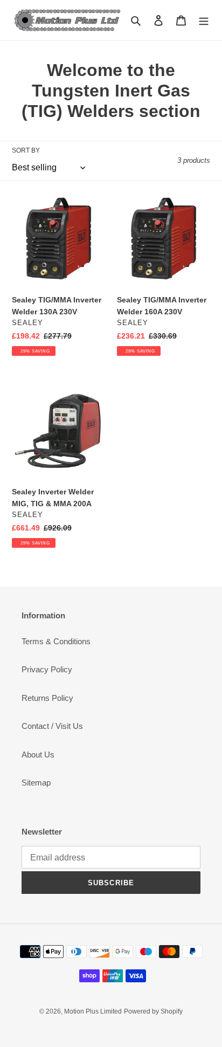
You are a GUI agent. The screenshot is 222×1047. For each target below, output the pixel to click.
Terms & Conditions (56, 641)
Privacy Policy (47, 669)
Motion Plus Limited (93, 1011)
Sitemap (36, 782)
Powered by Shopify (153, 1011)
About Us (38, 754)
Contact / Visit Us (52, 726)
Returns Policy (47, 697)
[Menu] (203, 20)
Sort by (26, 150)
